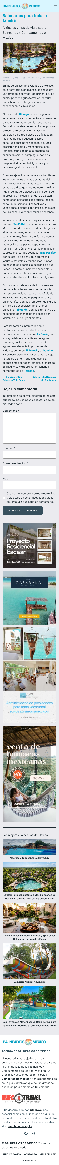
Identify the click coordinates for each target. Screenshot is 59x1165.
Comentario (11, 410)
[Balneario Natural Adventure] (29, 961)
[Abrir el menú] (55, 6)
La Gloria (42, 334)
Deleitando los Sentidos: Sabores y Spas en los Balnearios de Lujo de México (29, 937)
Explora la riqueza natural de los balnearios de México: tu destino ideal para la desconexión (29, 896)
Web (5, 478)
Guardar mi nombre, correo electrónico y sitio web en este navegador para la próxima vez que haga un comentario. (31, 497)
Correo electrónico (15, 463)
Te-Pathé (19, 224)
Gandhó (48, 350)
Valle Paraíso (47, 252)
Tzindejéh (21, 309)
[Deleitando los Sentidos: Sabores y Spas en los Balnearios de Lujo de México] (29, 918)
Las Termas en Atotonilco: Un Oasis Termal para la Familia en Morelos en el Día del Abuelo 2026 (29, 1023)
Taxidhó (29, 370)
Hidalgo (24, 114)
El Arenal (31, 350)
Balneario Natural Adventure (29, 981)
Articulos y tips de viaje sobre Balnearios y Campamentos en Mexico (25, 32)
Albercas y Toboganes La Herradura (29, 858)
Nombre (9, 448)
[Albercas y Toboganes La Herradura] (29, 847)
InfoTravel (36, 1110)
